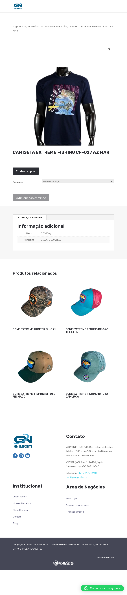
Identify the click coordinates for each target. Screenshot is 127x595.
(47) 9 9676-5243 (87, 472)
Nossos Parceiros (22, 503)
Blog (15, 523)
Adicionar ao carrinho (31, 198)
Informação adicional (30, 217)
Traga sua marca (75, 511)
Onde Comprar (21, 509)
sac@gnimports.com (77, 477)
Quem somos (20, 496)
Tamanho (18, 181)
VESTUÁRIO (34, 26)
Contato (17, 516)
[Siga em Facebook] (15, 455)
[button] (109, 49)
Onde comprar (26, 171)
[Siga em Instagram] (21, 455)
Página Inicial (19, 26)
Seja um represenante (77, 504)
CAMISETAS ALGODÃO (54, 26)
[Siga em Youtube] (27, 455)
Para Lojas (71, 498)
